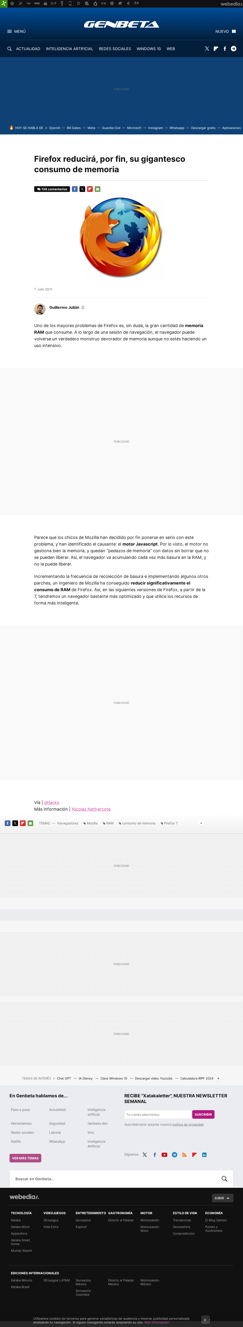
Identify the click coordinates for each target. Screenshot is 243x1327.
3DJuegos (50, 1220)
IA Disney (86, 1078)
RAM (109, 823)
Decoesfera (181, 1227)
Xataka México (21, 1280)
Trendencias (182, 1220)
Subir (219, 1198)
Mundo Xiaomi (21, 1250)
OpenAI (54, 128)
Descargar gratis (203, 128)
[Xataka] (4, 4)
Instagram (155, 128)
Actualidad (57, 1110)
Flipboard (216, 49)
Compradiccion (184, 1233)
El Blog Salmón (216, 1220)
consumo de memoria (138, 823)
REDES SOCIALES (115, 48)
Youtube (164, 1154)
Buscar (224, 1179)
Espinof (81, 1227)
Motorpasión (149, 1220)
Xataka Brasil (20, 1287)
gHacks (51, 802)
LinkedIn (204, 1154)
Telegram (233, 49)
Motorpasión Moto (149, 1228)
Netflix (16, 1141)
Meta (91, 128)
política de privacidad (188, 1124)
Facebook (225, 49)
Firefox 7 (171, 823)
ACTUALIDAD (28, 48)
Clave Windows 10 (114, 1078)
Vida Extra (50, 1227)
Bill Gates (74, 128)
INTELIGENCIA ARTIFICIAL (69, 48)
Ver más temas (25, 1158)
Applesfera (19, 1233)
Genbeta (121, 24)
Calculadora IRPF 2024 (196, 1078)
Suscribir (203, 1114)
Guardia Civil (111, 128)
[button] (66, 307)
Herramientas (21, 1123)
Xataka (16, 1220)
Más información (157, 1322)
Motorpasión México (149, 1282)
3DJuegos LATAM (56, 1280)
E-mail (97, 189)
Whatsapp (177, 128)
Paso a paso (20, 1110)
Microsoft (134, 128)
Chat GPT (64, 1078)
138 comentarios (54, 189)
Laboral (55, 1132)
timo (91, 1132)
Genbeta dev (98, 1123)
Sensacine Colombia (83, 1292)
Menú (20, 31)
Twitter (207, 49)
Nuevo (222, 31)
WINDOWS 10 (149, 48)
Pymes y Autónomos (213, 1228)
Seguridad (57, 1123)
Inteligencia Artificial (96, 1143)
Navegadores (67, 823)
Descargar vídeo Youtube (154, 1078)
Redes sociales (22, 1132)
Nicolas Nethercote (91, 809)
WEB (171, 48)
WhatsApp (57, 1141)
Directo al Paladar (121, 1220)
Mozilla (92, 823)
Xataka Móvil (20, 1227)
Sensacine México (83, 1282)
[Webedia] (24, 1196)
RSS (184, 1154)
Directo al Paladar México (121, 1282)
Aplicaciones (231, 128)
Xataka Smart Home (20, 1242)
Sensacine (83, 1220)
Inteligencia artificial (96, 1112)
